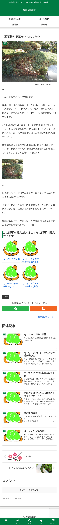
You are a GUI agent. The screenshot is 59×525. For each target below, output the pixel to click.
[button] (53, 400)
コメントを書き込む (29, 490)
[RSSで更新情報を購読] (43, 308)
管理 (6, 297)
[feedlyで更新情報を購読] (15, 308)
